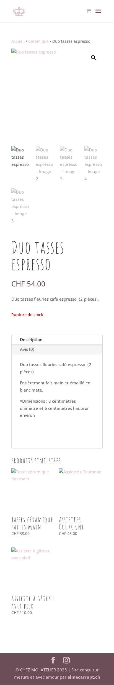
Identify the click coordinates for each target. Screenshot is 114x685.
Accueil (18, 41)
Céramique (38, 41)
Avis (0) (27, 349)
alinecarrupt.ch (84, 677)
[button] (94, 58)
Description (31, 339)
